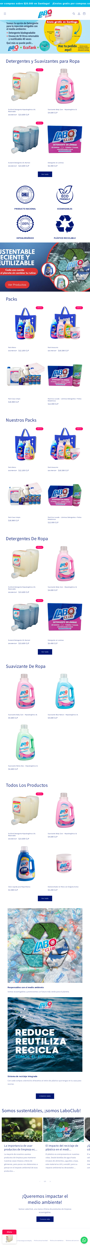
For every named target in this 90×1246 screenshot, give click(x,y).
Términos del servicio (72, 1240)
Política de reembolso (57, 1240)
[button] (5, 13)
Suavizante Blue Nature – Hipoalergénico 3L (63, 715)
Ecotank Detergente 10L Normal (19, 163)
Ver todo (45, 174)
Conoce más (45, 1219)
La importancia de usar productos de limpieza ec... (20, 1147)
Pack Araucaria (53, 347)
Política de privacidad (41, 1240)
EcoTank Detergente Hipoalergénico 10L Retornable (22, 110)
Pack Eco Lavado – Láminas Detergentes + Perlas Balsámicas (64, 400)
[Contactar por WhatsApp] (84, 1240)
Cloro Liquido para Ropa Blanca (19, 887)
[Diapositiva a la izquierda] (39, 1181)
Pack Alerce (12, 347)
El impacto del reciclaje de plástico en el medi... (62, 1147)
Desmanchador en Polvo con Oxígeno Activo (63, 887)
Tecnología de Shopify (25, 1240)
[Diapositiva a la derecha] (50, 1181)
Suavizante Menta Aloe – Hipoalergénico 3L (23, 766)
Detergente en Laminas (56, 163)
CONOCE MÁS (45, 1096)
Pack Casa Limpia (14, 399)
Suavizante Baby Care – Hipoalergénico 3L (62, 109)
